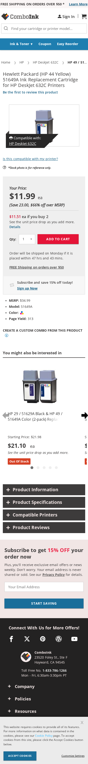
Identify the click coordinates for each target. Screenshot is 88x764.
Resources (25, 711)
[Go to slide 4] (50, 467)
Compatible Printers (35, 515)
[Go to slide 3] (44, 467)
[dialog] (44, 740)
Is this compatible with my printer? (30, 159)
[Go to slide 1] (32, 467)
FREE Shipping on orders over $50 (36, 267)
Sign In (68, 16)
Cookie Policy (43, 736)
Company (24, 686)
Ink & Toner (19, 44)
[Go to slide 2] (38, 467)
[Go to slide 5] (56, 467)
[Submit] (6, 28)
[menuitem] (21, 44)
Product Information (35, 490)
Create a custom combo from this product (42, 330)
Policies (23, 699)
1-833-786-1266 (54, 670)
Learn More (78, 4)
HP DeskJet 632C (22, 143)
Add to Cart (58, 239)
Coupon (44, 44)
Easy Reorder (67, 44)
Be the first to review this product (30, 92)
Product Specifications (37, 502)
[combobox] (44, 28)
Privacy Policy (53, 574)
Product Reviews (31, 527)
